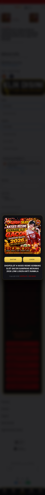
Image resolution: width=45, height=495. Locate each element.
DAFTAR (13, 259)
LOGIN (31, 259)
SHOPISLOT (23, 276)
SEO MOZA (32, 276)
